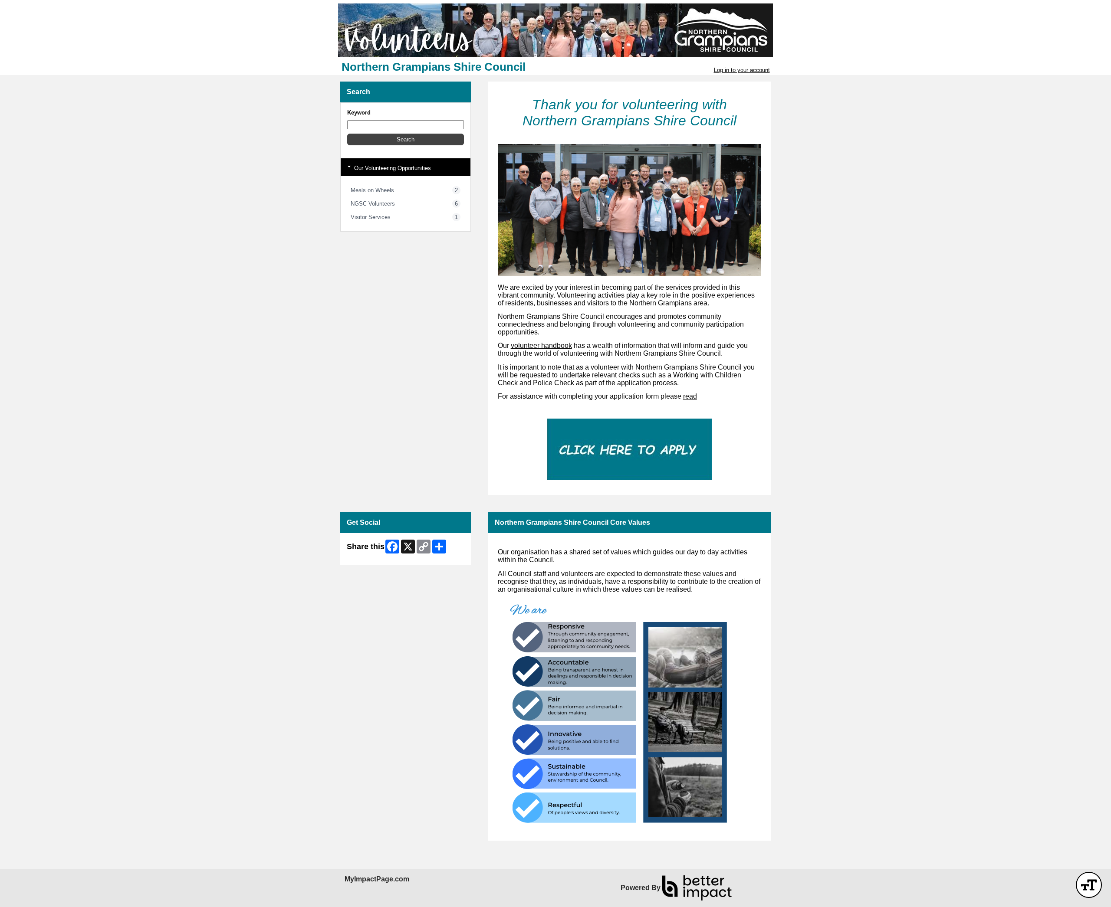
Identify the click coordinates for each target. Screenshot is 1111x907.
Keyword (359, 112)
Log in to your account (742, 70)
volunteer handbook (541, 345)
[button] (405, 139)
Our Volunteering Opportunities (391, 168)
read (690, 396)
